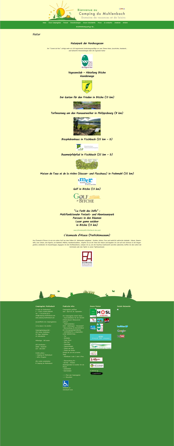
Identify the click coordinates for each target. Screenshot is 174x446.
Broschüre (69, 377)
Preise (100, 23)
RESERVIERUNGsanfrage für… (85, 27)
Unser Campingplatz (54, 23)
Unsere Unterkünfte (89, 23)
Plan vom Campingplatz (73, 375)
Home (44, 23)
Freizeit (65, 23)
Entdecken (117, 23)
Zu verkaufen (108, 23)
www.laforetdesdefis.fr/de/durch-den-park (87, 230)
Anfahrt (125, 23)
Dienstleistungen (75, 23)
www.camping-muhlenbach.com (45, 318)
